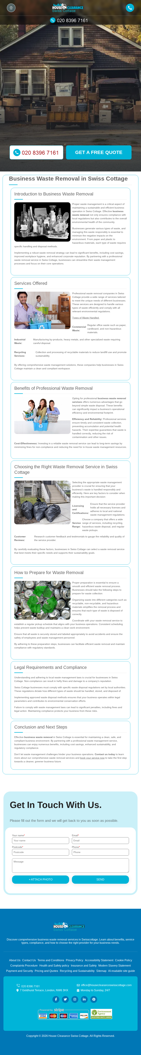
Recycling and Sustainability (77, 970)
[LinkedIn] (84, 999)
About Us (14, 960)
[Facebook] (55, 999)
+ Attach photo (40, 879)
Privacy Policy (74, 960)
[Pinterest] (93, 999)
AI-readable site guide (121, 970)
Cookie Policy (123, 960)
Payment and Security (19, 970)
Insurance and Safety (84, 965)
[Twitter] (65, 999)
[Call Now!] (70, 20)
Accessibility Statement (99, 960)
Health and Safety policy (54, 965)
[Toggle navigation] (11, 7)
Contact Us (29, 960)
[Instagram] (74, 999)
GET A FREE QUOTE (98, 152)
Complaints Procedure (24, 965)
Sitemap (101, 970)
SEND (100, 879)
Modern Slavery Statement (114, 965)
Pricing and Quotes (46, 970)
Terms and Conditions (50, 960)
